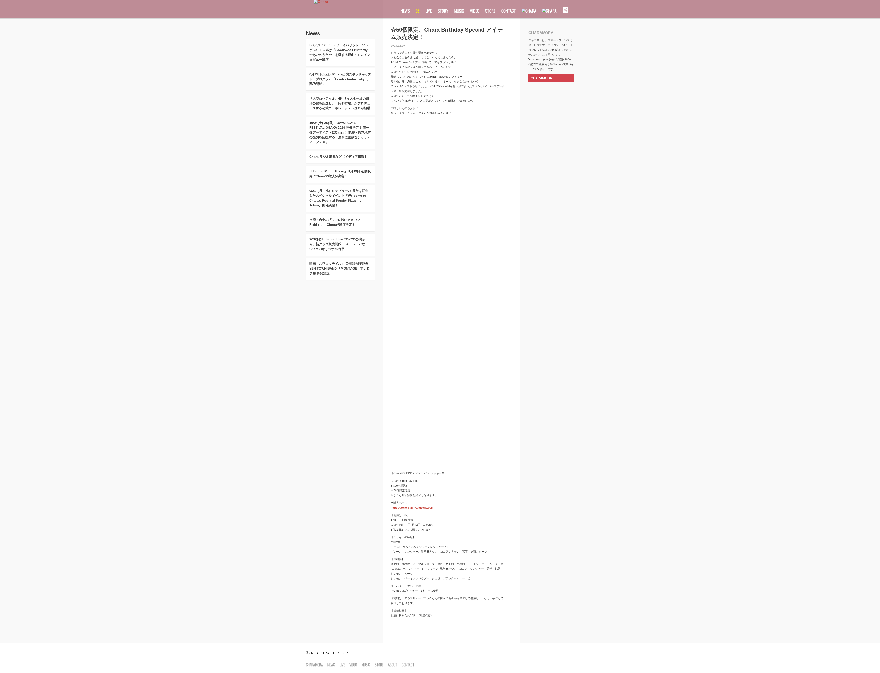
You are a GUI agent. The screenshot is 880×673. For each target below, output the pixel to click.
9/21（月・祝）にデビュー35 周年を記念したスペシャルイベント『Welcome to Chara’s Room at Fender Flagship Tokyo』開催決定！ (338, 198)
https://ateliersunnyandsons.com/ (412, 507)
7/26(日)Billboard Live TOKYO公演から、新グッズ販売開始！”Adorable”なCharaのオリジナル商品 (337, 244)
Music (459, 11)
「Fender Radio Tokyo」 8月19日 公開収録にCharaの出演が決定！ (340, 173)
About (392, 665)
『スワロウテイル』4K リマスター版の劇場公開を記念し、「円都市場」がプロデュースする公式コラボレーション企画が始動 (339, 103)
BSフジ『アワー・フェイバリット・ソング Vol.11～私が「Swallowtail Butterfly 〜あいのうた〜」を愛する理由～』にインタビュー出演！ (339, 52)
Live (428, 11)
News (405, 11)
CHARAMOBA (541, 78)
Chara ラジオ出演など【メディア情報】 (338, 156)
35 (417, 11)
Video (474, 11)
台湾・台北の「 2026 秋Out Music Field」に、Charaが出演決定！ (334, 222)
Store (490, 11)
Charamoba (314, 665)
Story (443, 11)
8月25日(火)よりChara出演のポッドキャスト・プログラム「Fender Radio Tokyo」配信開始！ (340, 79)
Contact (508, 11)
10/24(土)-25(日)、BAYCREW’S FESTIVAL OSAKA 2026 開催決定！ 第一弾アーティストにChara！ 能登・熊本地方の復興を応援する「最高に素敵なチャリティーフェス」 (340, 132)
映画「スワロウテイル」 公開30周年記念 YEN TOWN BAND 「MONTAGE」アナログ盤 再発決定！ (339, 268)
